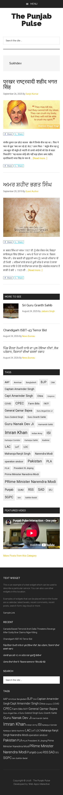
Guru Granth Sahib (37, 417)
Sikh (19, 498)
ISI (49, 433)
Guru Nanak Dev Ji (19, 424)
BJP (43, 382)
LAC (8, 447)
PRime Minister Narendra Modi (30, 482)
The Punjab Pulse (31, 20)
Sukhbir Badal (31, 498)
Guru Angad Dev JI (44, 411)
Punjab (9, 489)
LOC (26, 446)
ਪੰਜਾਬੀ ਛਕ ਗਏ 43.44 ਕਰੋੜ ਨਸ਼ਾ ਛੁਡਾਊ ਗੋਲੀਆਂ (22, 655)
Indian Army (37, 433)
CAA (53, 382)
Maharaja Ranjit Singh (18, 453)
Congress (50, 396)
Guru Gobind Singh (14, 417)
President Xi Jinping (23, 468)
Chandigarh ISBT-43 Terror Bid (25, 330)
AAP (7, 382)
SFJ (50, 490)
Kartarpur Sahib (31, 440)
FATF (46, 403)
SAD (41, 489)
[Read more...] (40, 158)
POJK (7, 468)
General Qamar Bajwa (18, 410)
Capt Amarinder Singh (19, 396)
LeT (17, 446)
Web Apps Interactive (39, 784)
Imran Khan (16, 432)
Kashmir (45, 440)
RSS (31, 489)
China (40, 396)
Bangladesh (31, 382)
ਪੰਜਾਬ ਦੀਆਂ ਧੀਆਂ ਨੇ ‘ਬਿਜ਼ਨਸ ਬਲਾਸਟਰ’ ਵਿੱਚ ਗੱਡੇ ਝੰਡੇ (24, 662)
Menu (33, 3)
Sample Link (9, 613)
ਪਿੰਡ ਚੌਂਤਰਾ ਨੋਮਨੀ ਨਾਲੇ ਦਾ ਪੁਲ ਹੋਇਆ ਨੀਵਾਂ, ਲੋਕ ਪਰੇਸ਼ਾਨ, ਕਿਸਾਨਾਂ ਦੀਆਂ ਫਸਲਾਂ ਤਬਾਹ (30, 350)
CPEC (19, 403)
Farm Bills (33, 403)
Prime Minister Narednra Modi (22, 474)
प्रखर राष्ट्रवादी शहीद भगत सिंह (30, 84)
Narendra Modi (44, 453)
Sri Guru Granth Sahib (37, 305)
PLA (49, 461)
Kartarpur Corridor (12, 440)
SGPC (9, 497)
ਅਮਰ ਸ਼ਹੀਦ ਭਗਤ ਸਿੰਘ (27, 184)
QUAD (21, 490)
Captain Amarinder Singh (19, 389)
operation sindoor (14, 461)
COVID (8, 403)
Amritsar (18, 382)
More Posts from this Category (20, 555)
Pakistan (35, 461)
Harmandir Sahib (45, 424)
